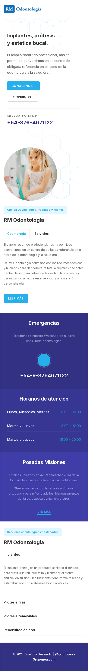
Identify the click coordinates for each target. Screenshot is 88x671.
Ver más (44, 512)
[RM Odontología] (22, 8)
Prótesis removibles (20, 616)
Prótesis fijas (15, 602)
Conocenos (22, 86)
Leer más (16, 298)
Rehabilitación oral (19, 630)
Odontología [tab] (16, 233)
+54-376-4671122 (30, 122)
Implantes (12, 554)
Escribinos (21, 97)
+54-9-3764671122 (44, 375)
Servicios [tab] (41, 233)
